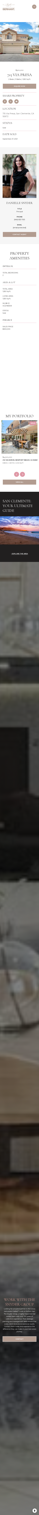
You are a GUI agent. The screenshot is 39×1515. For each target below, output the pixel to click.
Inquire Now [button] (19, 86)
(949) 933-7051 (19, 220)
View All (19, 482)
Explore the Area (20, 554)
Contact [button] (20, 1339)
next (22, 474)
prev (16, 474)
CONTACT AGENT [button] (19, 234)
